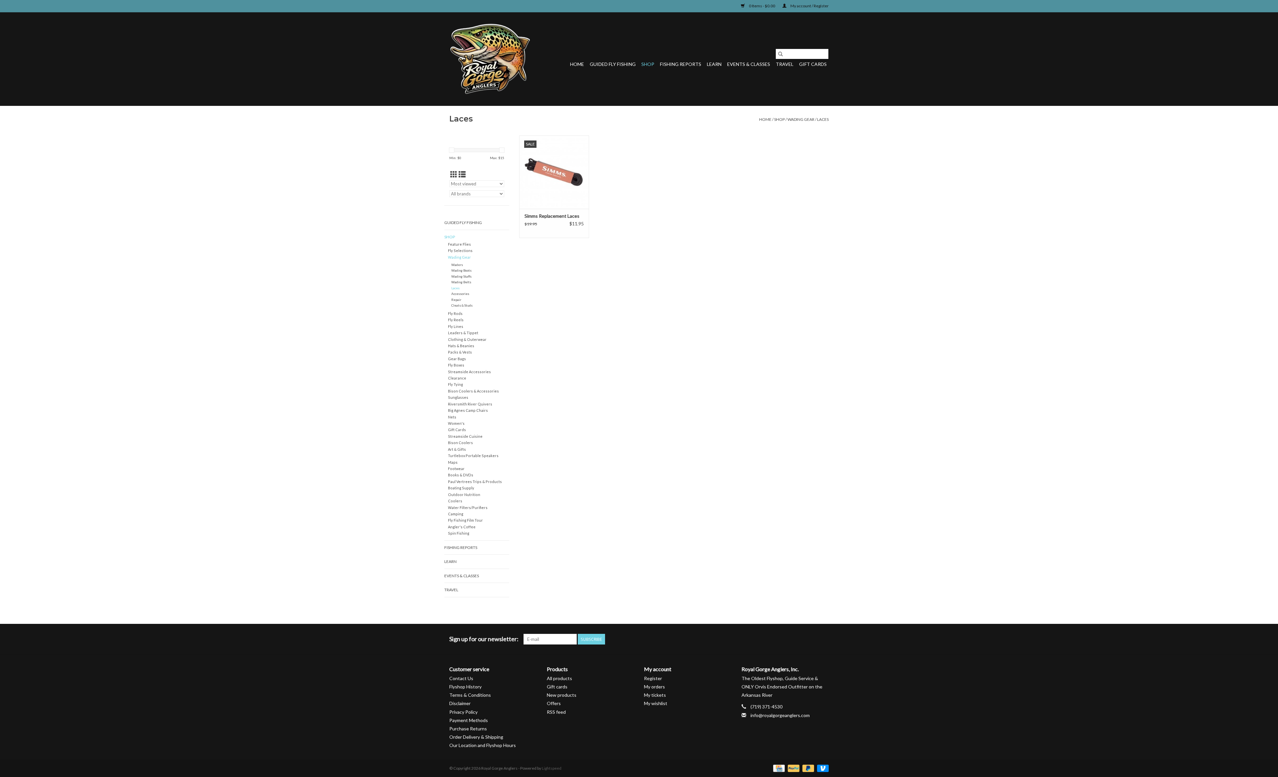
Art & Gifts (457, 449)
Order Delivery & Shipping (476, 737)
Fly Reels (456, 320)
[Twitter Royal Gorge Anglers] (788, 639)
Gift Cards (457, 429)
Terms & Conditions (470, 695)
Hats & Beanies (461, 346)
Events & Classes (748, 64)
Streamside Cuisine (465, 436)
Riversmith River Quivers (470, 404)
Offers (554, 703)
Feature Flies (459, 244)
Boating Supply (461, 488)
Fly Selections (460, 250)
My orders (654, 686)
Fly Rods (455, 313)
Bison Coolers (460, 442)
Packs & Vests (460, 352)
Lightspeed (551, 768)
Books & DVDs (460, 475)
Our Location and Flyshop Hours (482, 745)
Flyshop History (465, 686)
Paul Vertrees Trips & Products (475, 481)
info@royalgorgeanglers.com (780, 715)
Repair (456, 300)
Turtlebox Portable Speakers (473, 455)
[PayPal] (792, 767)
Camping (455, 514)
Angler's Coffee (462, 527)
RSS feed (556, 712)
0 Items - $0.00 (762, 5)
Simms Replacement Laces (552, 216)
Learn (714, 64)
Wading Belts (461, 282)
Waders (457, 265)
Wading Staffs (461, 276)
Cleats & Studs (462, 305)
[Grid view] (453, 174)
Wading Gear (800, 119)
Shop (647, 64)
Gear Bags (457, 359)
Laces (823, 119)
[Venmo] (822, 767)
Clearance (457, 378)
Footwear (456, 468)
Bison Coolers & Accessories (473, 391)
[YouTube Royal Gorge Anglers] (811, 639)
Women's (456, 423)
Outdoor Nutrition (464, 494)
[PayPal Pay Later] (807, 767)
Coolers (455, 501)
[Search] (780, 54)
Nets (452, 417)
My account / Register (809, 5)
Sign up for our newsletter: (484, 639)
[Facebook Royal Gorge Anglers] (776, 639)
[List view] (462, 174)
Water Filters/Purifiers (468, 507)
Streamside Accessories (469, 372)
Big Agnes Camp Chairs (468, 410)
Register (653, 678)
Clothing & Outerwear (467, 339)
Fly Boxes (456, 365)
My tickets (655, 695)
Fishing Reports (680, 64)
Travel (784, 64)
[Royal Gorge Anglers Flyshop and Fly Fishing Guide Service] (490, 59)
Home (577, 64)
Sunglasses (458, 397)
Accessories (460, 294)
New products (561, 695)
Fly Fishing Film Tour (465, 520)
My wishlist (655, 703)
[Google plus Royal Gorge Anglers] (800, 639)
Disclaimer (460, 703)
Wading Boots (461, 270)
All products (559, 678)
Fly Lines (455, 326)
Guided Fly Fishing (613, 64)
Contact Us (461, 678)
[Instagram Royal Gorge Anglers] (823, 639)
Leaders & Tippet (463, 333)
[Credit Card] (778, 767)
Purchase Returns (468, 728)
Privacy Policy (463, 712)
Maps (453, 462)
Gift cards (813, 64)
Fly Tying (455, 384)
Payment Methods (468, 720)
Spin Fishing (458, 533)
